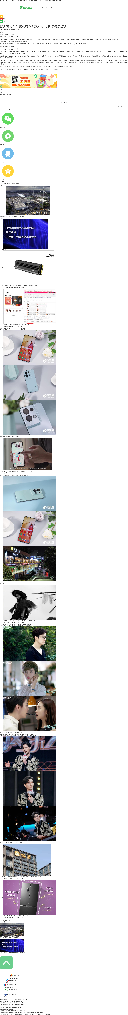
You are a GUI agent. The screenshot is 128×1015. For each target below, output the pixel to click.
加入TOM (23, 1010)
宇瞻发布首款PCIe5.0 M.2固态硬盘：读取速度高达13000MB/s (20, 285)
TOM (1, 218)
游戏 (21, 1)
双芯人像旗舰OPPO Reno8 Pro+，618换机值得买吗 (14, 475)
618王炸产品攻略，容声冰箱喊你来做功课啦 (15, 915)
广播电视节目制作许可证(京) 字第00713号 (11, 1002)
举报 (1, 92)
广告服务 (18, 1010)
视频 (40, 1)
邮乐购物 (8, 1010)
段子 (48, 1)
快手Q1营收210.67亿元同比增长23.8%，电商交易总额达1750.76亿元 (22, 876)
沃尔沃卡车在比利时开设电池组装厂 (10, 183)
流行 (7, 1)
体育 (12, 1)
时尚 (18, 1)
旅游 (23, 1)
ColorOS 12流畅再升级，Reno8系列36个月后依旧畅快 (18, 471)
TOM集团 (2, 1010)
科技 (60, 1)
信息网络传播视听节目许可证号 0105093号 (12, 1004)
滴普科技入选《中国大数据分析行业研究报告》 (13, 216)
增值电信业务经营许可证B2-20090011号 (11, 1007)
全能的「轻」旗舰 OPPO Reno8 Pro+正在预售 (12, 329)
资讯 (4, 1)
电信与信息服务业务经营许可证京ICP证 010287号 (13, 999)
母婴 (29, 1)
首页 (1, 1)
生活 (26, 1)
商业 (37, 1)
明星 (15, 1)
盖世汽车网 (3, 185)
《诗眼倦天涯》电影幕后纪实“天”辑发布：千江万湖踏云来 (19, 620)
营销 (32, 1)
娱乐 (9, 1)
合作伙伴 (13, 1010)
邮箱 (34, 1)
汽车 (54, 1)
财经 (43, 1)
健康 (46, 1)
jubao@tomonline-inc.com (44, 1014)
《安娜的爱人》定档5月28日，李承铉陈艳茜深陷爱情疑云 (15, 625)
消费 (51, 1)
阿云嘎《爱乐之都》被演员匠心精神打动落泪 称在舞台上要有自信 (18, 735)
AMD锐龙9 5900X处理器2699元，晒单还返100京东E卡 (18, 324)
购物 (57, 1)
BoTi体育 (6, 30)
